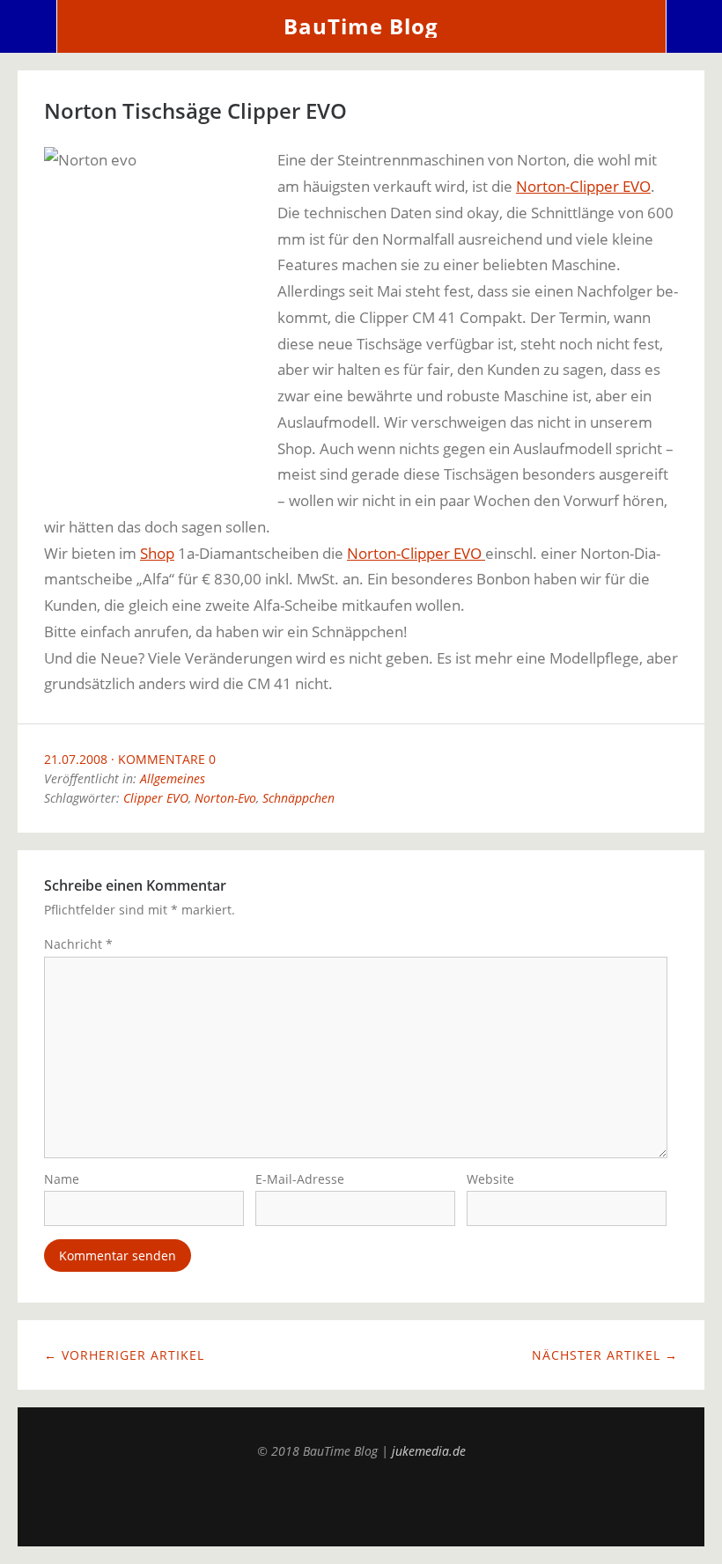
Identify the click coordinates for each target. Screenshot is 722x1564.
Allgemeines (172, 778)
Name (61, 1179)
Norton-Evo (225, 797)
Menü (28, 26)
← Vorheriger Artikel (124, 1355)
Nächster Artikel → (605, 1355)
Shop (157, 553)
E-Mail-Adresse (299, 1179)
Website (490, 1179)
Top (361, 1502)
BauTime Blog (361, 25)
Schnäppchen (298, 797)
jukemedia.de (429, 1451)
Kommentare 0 (167, 759)
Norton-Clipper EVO (583, 186)
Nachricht (78, 944)
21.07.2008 (75, 759)
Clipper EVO (155, 797)
